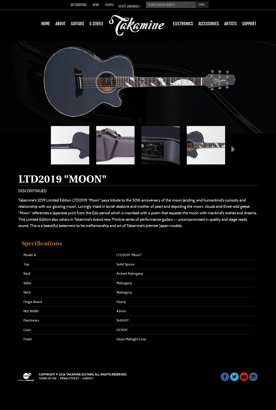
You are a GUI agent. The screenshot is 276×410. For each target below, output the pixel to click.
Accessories (208, 23)
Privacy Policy (69, 378)
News (96, 5)
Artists (230, 23)
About (60, 23)
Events (109, 5)
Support (249, 23)
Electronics (183, 23)
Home (45, 23)
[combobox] (171, 5)
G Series (96, 23)
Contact (87, 378)
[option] (70, 145)
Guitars (77, 23)
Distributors (79, 5)
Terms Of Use (48, 378)
